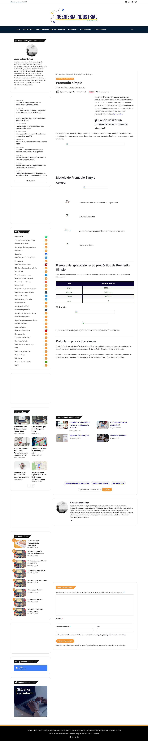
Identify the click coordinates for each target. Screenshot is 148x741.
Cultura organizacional (23, 351)
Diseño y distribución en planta (26, 268)
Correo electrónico (63, 626)
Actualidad (27, 29)
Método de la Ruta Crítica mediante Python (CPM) (20, 429)
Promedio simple (101, 483)
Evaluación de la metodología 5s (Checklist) (34, 543)
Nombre (59, 618)
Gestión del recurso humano (25, 344)
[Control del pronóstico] (103, 438)
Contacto (72, 733)
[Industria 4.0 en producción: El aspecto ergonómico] (22, 465)
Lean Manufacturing (22, 244)
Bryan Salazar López (79, 503)
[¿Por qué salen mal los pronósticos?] (103, 425)
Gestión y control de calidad (25, 257)
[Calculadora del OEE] (20, 602)
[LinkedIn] (71, 520)
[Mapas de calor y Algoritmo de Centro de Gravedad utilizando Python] (39, 465)
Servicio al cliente (21, 341)
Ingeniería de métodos (23, 282)
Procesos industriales (22, 330)
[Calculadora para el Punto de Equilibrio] (20, 564)
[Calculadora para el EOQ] (20, 573)
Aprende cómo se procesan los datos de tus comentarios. (105, 645)
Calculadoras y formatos (23, 299)
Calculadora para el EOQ (37, 570)
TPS (16, 348)
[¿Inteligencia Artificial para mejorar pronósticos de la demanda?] (62, 425)
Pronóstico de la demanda (71, 74)
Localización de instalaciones (25, 313)
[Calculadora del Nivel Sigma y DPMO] (20, 612)
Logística (18, 254)
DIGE (17, 365)
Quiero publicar (100, 29)
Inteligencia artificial (22, 306)
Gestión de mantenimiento (24, 292)
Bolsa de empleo (93, 733)
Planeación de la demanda (78, 483)
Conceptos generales (22, 310)
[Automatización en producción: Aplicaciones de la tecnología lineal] (22, 441)
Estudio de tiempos (21, 296)
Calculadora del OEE (35, 599)
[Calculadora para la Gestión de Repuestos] (20, 554)
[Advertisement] (95, 51)
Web (98, 626)
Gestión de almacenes (23, 275)
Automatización (20, 327)
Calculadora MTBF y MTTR (37, 580)
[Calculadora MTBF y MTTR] (20, 583)
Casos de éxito (20, 303)
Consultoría (19, 261)
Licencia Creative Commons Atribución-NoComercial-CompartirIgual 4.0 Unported (87, 730)
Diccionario (19, 358)
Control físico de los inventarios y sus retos (39, 450)
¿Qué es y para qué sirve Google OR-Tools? (39, 429)
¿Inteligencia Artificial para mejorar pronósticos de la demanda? (79, 425)
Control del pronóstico (118, 435)
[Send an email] (73, 92)
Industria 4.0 (19, 285)
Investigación (20, 334)
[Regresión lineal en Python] (62, 438)
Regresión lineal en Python (79, 435)
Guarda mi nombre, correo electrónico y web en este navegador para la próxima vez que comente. (92, 635)
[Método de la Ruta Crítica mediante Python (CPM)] (22, 420)
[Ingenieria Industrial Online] (74, 15)
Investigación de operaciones (25, 247)
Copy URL (107, 489)
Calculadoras (85, 29)
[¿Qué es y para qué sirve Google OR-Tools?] (39, 420)
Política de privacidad (61, 733)
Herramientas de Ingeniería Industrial (50, 29)
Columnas (72, 29)
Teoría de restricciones (25, 240)
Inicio (18, 29)
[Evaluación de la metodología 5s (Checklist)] (20, 544)
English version (81, 733)
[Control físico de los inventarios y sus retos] (39, 441)
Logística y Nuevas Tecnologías (26, 320)
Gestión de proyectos (22, 316)
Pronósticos (119, 483)
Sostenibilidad (20, 355)
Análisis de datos (21, 323)
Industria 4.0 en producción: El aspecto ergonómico (21, 475)
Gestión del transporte (23, 362)
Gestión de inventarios (23, 264)
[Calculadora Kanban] (20, 593)
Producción (19, 237)
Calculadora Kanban (35, 590)
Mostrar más (30, 181)
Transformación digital (23, 337)
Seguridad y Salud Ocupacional (26, 289)
